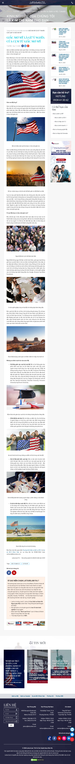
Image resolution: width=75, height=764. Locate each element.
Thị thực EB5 (59, 696)
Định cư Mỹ (15, 696)
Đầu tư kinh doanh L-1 (60, 125)
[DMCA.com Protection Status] (37, 760)
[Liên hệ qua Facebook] (72, 734)
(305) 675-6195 (31, 720)
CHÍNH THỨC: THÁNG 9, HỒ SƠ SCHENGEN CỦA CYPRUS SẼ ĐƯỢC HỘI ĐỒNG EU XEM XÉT (37, 667)
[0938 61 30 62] (72, 739)
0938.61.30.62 (61, 100)
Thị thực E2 (50, 696)
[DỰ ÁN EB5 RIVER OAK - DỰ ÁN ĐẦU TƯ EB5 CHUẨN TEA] (26, 623)
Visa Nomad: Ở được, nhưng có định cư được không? (64, 69)
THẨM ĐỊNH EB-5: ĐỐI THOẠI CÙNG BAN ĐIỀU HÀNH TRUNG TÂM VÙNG (64, 57)
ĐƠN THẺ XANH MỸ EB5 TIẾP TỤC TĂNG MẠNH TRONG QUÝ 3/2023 (64, 31)
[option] (37, 13)
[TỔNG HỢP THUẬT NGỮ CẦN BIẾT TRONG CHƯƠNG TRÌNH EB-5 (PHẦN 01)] (54, 42)
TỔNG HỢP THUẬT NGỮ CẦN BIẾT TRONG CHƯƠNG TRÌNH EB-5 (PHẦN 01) (64, 44)
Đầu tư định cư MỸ (57, 113)
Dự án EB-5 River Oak (38, 696)
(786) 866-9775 (31, 718)
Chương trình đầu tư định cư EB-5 (32, 550)
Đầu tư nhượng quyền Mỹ (59, 129)
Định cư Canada (25, 696)
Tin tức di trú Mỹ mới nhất (13, 682)
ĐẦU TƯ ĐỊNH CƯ (15, 563)
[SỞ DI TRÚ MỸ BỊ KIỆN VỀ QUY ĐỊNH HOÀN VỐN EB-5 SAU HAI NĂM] (54, 79)
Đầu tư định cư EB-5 (60, 117)
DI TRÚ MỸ (25, 563)
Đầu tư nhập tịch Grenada (60, 133)
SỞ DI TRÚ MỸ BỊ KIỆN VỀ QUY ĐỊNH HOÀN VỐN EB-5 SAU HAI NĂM (64, 81)
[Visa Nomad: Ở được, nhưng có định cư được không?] (54, 68)
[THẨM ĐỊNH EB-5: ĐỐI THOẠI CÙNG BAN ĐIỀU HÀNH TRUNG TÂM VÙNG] (54, 55)
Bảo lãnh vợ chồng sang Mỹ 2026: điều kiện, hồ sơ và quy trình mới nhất (60, 665)
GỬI (11, 725)
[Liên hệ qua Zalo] (72, 729)
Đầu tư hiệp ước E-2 (60, 121)
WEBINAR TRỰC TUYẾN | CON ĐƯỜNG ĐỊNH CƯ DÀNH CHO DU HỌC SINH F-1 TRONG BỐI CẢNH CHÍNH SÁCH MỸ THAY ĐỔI (13, 669)
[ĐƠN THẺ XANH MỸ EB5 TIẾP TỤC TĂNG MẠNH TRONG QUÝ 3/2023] (54, 29)
